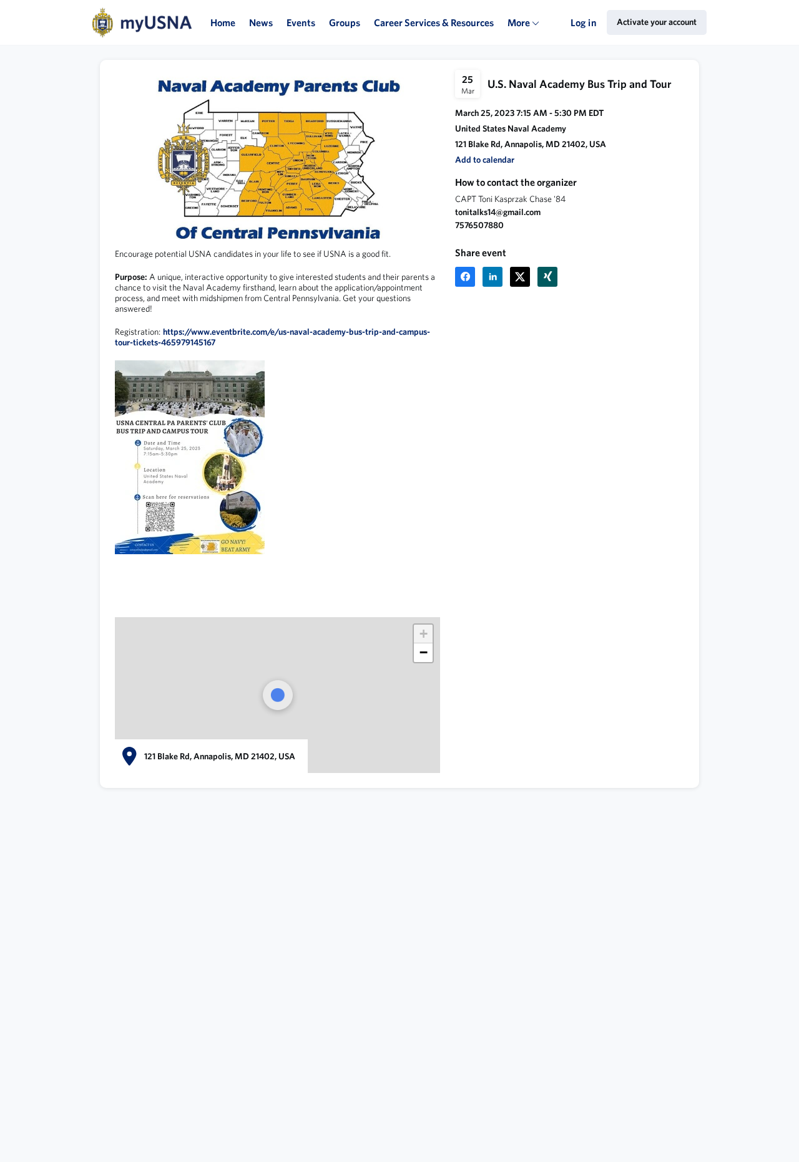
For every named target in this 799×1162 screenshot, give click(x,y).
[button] (484, 160)
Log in (584, 22)
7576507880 (479, 225)
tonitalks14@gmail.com (498, 212)
